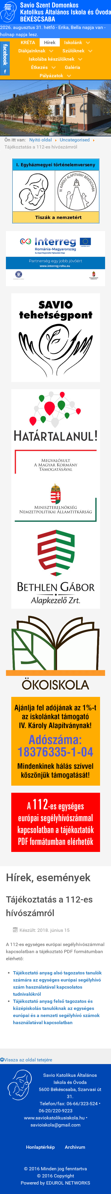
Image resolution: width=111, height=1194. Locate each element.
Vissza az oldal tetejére (28, 1060)
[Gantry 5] (55, 11)
